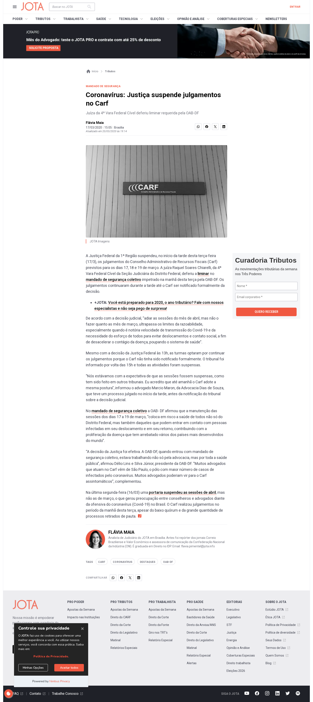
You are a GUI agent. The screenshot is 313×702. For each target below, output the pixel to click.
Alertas (192, 663)
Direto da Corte (121, 625)
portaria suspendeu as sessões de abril (182, 492)
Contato (35, 694)
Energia (232, 640)
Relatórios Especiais (124, 648)
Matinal (116, 640)
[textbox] (69, 6)
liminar (203, 273)
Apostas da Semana (81, 609)
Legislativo (234, 617)
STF (229, 625)
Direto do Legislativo (124, 632)
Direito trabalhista (238, 663)
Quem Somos (275, 655)
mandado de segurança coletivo (113, 279)
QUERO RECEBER (266, 311)
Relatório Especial (160, 640)
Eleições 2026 (236, 670)
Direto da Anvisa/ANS (201, 625)
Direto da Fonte (159, 625)
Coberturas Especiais (241, 655)
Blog (268, 663)
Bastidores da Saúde (201, 617)
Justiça (231, 632)
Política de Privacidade (281, 625)
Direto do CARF (121, 617)
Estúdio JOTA (275, 609)
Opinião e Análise (238, 648)
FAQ (16, 694)
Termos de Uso (276, 648)
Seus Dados (273, 640)
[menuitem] (21, 19)
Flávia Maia (95, 123)
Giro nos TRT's (158, 632)
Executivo (233, 609)
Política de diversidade (281, 632)
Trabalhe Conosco (65, 694)
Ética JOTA (273, 617)
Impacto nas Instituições (83, 617)
